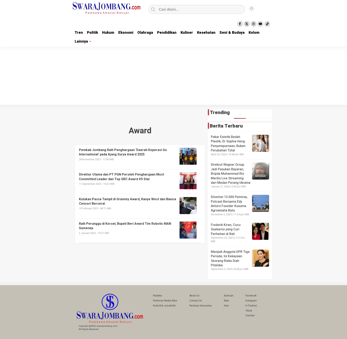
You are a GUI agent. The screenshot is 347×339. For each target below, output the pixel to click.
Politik (92, 32)
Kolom (254, 32)
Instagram (251, 300)
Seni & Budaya (232, 32)
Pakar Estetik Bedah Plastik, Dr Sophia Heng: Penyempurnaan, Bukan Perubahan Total (228, 144)
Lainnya (81, 41)
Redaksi (157, 295)
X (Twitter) (251, 305)
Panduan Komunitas (200, 305)
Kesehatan (206, 32)
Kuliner (187, 32)
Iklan (226, 300)
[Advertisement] (173, 77)
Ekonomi (125, 32)
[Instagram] (254, 24)
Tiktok (248, 310)
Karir (226, 305)
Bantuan (228, 295)
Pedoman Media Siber (165, 300)
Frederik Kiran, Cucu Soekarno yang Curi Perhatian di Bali (226, 229)
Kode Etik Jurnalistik (164, 305)
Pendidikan (167, 32)
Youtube (250, 315)
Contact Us (195, 300)
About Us (194, 295)
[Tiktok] (267, 24)
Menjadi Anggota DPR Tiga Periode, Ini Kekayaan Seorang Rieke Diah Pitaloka (230, 258)
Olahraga (145, 32)
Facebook (250, 295)
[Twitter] (247, 24)
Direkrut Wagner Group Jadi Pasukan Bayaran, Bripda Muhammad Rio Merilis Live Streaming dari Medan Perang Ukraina (230, 173)
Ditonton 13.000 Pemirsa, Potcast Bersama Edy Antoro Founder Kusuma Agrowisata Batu (229, 204)
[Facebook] (240, 24)
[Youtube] (260, 24)
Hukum (108, 32)
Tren (79, 32)
